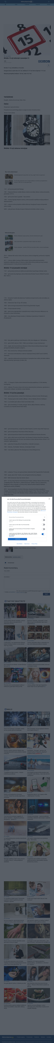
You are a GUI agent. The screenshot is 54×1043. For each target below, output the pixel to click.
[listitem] (27, 517)
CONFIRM (17, 539)
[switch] (43, 520)
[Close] (50, 499)
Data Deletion (19, 543)
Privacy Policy (34, 543)
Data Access (27, 543)
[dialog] (27, 521)
